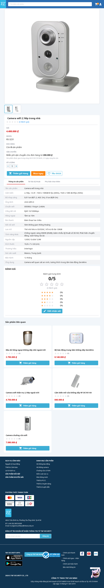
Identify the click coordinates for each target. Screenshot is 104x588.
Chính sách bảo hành (70, 564)
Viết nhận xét (54, 311)
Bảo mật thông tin (69, 567)
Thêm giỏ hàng (20, 173)
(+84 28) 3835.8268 (15, 523)
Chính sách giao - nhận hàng (70, 559)
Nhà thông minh (42, 477)
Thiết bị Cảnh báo (11, 467)
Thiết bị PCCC (41, 480)
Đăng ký (45, 536)
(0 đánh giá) (24, 122)
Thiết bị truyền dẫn (43, 487)
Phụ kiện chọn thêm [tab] (52, 182)
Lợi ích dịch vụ (10, 471)
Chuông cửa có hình (43, 471)
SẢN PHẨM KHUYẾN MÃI (14, 477)
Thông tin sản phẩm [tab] (16, 182)
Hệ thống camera (42, 467)
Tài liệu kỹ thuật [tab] (34, 182)
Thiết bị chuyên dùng (43, 484)
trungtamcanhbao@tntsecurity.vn (22, 526)
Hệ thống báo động (43, 464)
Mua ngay (38, 173)
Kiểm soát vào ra (42, 474)
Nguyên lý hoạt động (12, 464)
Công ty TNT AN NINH (35, 554)
